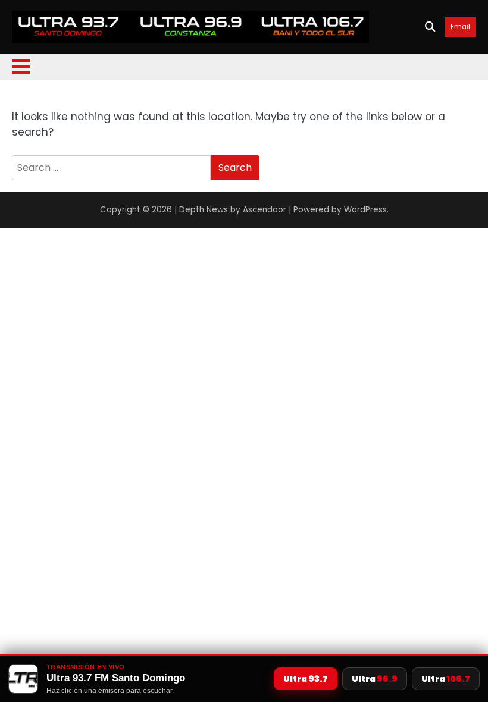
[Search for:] (111, 167)
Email (460, 27)
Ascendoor (264, 209)
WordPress (365, 209)
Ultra (305, 679)
